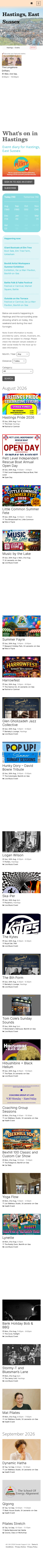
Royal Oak (9, 943)
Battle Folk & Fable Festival (18, 282)
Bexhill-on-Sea (24, 776)
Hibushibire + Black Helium (17, 1065)
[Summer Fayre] (21, 626)
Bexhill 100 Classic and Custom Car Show (20, 1154)
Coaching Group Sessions (15, 1109)
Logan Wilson (12, 855)
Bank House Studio (12, 1510)
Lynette (8, 1238)
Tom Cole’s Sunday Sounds (17, 1020)
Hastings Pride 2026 (18, 417)
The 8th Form (12, 978)
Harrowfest (11, 680)
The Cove (8, 1334)
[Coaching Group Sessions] (21, 1094)
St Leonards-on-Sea (13, 560)
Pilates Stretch (13, 1524)
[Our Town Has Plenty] (21, 166)
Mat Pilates (11, 1413)
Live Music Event (11, 563)
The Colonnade (11, 776)
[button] (38, 3)
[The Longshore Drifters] (12, 60)
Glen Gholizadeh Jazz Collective (19, 723)
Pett (15, 943)
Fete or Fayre (10, 522)
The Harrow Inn (11, 687)
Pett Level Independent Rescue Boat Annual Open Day (20, 462)
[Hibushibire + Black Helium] (21, 1049)
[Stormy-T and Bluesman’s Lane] (21, 1354)
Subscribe (10, 188)
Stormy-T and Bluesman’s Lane (15, 1370)
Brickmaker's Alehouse (14, 1029)
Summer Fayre (13, 639)
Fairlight (16, 1334)
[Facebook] (32, 3)
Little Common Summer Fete (20, 511)
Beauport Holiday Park (13, 646)
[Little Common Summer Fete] (21, 495)
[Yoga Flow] (21, 1183)
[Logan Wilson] (21, 841)
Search (8, 378)
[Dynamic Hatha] (21, 1449)
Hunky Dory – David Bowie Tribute (17, 767)
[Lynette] (21, 1224)
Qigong (8, 1504)
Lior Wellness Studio (13, 1118)
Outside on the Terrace (16, 298)
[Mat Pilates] (21, 1399)
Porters (7, 862)
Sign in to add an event (18, 182)
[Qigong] (21, 1490)
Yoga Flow (10, 1197)
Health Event (10, 1120)
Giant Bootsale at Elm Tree (18, 247)
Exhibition (9, 270)
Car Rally (8, 1165)
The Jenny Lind (11, 1378)
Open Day (8, 477)
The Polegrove (10, 1163)
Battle (23, 1530)
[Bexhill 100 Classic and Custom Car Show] (21, 1138)
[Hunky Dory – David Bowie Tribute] (21, 752)
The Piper (8, 1073)
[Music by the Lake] (21, 540)
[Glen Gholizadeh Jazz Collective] (21, 707)
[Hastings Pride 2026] (21, 404)
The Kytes (10, 937)
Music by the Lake (16, 554)
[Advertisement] (21, 102)
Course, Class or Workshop (16, 1533)
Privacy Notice (20, 1547)
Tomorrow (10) (31, 197)
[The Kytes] (21, 923)
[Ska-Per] (21, 882)
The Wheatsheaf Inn (13, 519)
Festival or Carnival (14, 286)
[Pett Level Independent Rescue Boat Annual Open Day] (21, 444)
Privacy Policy (32, 1547)
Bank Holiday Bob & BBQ (17, 1325)
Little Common (27, 519)
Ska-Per (8, 896)
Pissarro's (8, 903)
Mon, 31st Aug (24, 558)
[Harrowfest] (21, 666)
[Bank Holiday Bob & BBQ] (21, 1310)
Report (33, 47)
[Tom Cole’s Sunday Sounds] (21, 1005)
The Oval (8, 424)
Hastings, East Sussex (20, 17)
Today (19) (9, 197)
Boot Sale (9, 251)
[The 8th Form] (21, 964)
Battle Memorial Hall (12, 1530)
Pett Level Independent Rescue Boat (19, 472)
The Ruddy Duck (11, 1244)
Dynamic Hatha (14, 1463)
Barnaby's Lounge (12, 731)
